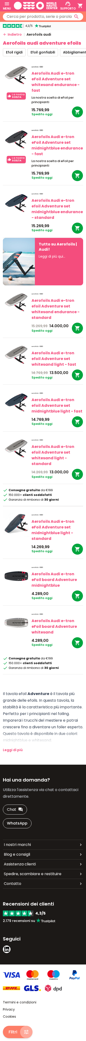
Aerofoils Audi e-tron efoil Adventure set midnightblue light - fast (57, 405)
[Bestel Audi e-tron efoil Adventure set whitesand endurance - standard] (77, 328)
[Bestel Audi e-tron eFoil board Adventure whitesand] (77, 642)
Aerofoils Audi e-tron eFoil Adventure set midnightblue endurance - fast (57, 145)
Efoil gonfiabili (43, 52)
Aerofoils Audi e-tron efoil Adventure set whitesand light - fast (54, 358)
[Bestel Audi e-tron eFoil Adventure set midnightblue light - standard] (77, 549)
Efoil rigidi (14, 52)
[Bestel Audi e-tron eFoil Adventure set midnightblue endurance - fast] (77, 175)
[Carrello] (80, 5)
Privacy (9, 1009)
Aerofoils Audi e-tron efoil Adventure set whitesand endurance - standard (56, 309)
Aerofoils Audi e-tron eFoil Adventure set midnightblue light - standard (53, 530)
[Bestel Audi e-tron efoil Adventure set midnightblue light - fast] (77, 421)
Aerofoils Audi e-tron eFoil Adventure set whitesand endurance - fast (56, 82)
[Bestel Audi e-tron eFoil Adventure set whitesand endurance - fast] (77, 112)
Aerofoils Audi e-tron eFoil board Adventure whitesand (54, 626)
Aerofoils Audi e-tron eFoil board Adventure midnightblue (54, 579)
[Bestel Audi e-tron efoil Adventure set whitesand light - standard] (77, 474)
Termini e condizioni (19, 1002)
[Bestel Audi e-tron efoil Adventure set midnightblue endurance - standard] (77, 228)
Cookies (9, 1016)
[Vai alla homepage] (35, 6)
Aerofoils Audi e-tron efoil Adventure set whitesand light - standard (53, 455)
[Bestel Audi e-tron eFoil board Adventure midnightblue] (77, 596)
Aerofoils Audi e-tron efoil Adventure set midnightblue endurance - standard (57, 209)
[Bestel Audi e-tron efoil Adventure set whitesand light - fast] (77, 375)
